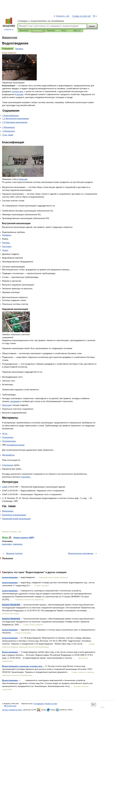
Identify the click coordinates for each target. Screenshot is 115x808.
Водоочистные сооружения (80, 553)
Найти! (92, 26)
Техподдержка (39, 703)
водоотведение (10, 577)
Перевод (19, 49)
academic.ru (8, 30)
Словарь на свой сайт (81, 16)
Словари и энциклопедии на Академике (41, 21)
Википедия (24, 31)
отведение (17, 544)
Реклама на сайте (50, 703)
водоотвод (7, 544)
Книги (63, 31)
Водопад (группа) (14, 553)
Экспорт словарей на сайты (12, 710)
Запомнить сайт (62, 16)
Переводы (51, 31)
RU (94, 16)
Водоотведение (10, 652)
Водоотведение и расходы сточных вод (22, 666)
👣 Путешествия (10, 706)
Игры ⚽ (76, 31)
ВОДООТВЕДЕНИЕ (11, 605)
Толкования (37, 31)
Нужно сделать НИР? (23, 537)
